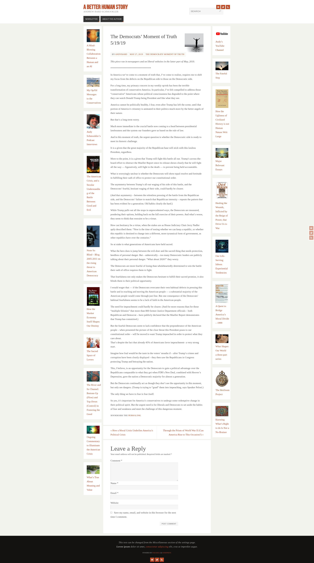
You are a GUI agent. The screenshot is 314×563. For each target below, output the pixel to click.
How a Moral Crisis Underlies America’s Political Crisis (132, 432)
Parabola (156, 553)
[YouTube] (311, 228)
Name (114, 483)
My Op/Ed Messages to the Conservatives (94, 96)
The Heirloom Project (222, 392)
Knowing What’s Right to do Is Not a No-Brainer (222, 425)
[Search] (220, 11)
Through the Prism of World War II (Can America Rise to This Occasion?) (183, 432)
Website (114, 502)
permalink (134, 415)
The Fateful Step (221, 75)
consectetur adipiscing (157, 546)
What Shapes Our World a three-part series (222, 352)
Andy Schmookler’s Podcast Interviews (94, 138)
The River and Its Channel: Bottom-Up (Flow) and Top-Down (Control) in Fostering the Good (94, 399)
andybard (121, 54)
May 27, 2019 (136, 54)
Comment (116, 460)
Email (114, 493)
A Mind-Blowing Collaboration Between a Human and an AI (93, 56)
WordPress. (166, 553)
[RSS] (311, 238)
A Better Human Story (105, 7)
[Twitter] (311, 233)
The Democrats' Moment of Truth (165, 54)
